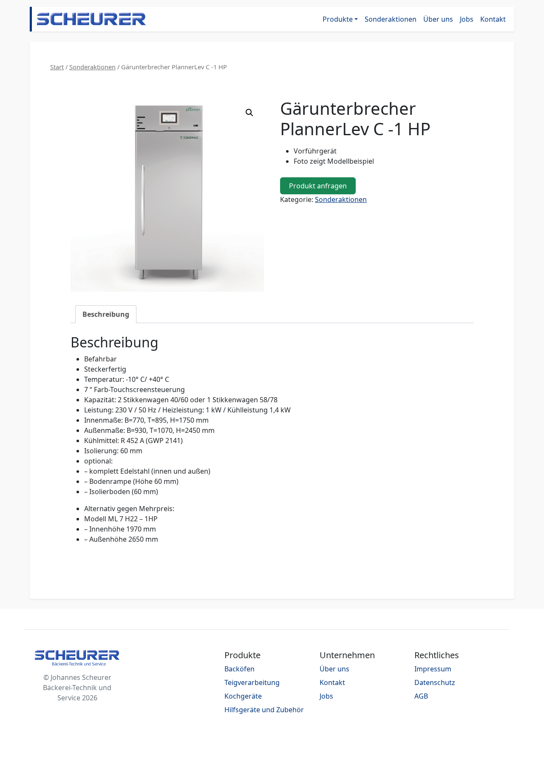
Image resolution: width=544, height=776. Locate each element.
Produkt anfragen (318, 185)
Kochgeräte (243, 696)
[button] (249, 112)
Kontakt (493, 19)
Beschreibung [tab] (105, 314)
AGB (421, 696)
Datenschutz (434, 682)
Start (57, 67)
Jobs (466, 19)
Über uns (438, 19)
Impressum (432, 669)
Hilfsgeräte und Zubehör (264, 709)
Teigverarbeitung (252, 682)
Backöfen (239, 669)
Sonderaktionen (390, 19)
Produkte (338, 19)
